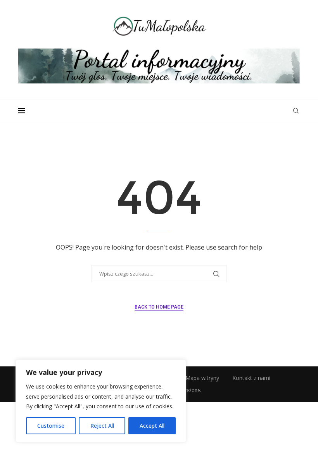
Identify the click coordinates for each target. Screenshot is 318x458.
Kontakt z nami (251, 378)
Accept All (152, 425)
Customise (50, 425)
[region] (101, 400)
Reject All (102, 425)
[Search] (296, 110)
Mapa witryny (202, 378)
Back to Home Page (159, 307)
